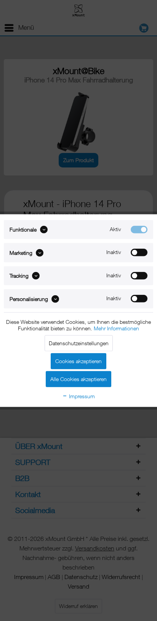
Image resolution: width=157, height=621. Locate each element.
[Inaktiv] (139, 252)
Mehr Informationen (116, 328)
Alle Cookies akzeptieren (78, 378)
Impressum (81, 396)
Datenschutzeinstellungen (79, 342)
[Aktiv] (139, 229)
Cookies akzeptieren (78, 360)
